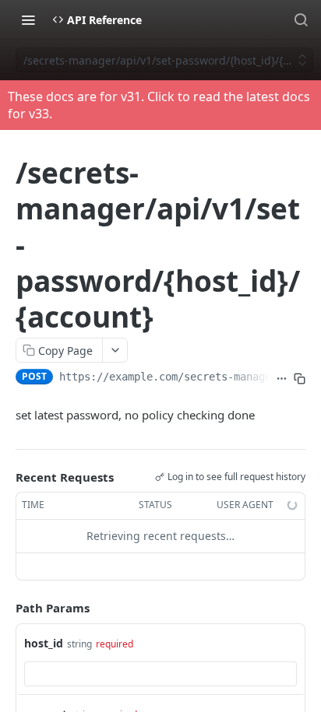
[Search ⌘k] (300, 19)
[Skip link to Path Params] (4, 607)
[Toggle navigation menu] (28, 19)
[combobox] (160, 673)
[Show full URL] (281, 378)
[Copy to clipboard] (299, 378)
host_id (43, 643)
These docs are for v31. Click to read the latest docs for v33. (159, 105)
